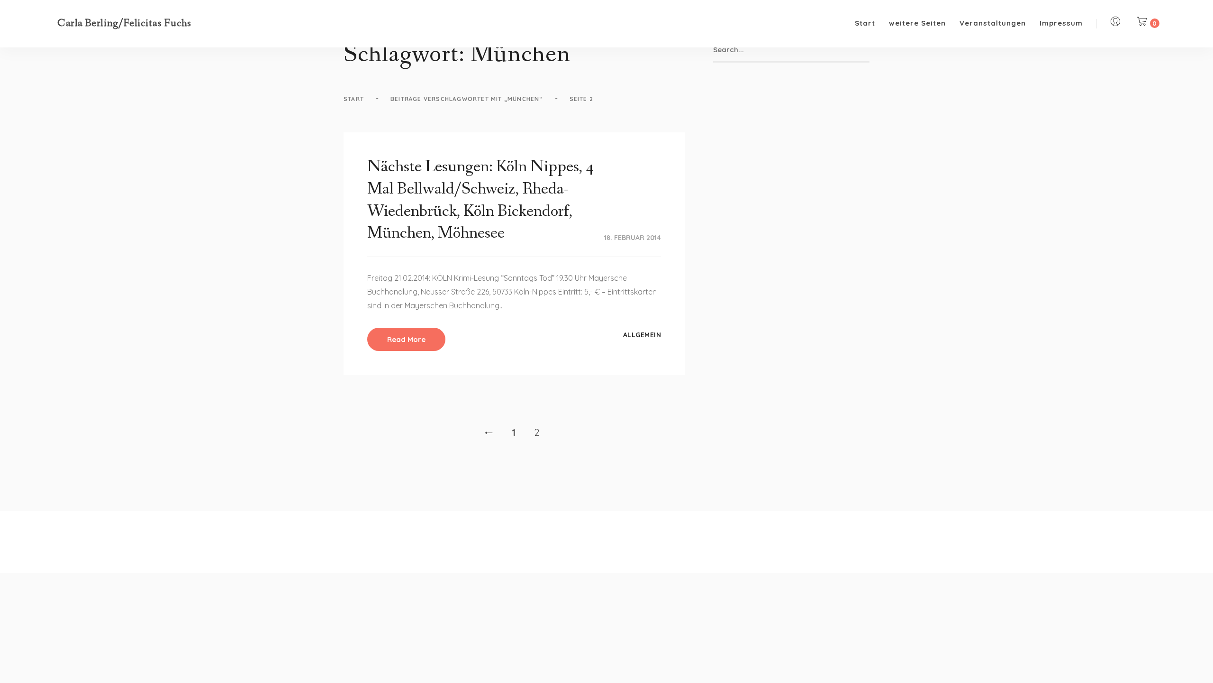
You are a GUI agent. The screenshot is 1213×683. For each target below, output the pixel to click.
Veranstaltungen (993, 23)
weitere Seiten (917, 23)
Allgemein (642, 335)
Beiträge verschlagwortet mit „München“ (466, 98)
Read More (406, 339)
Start (865, 23)
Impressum (1061, 23)
